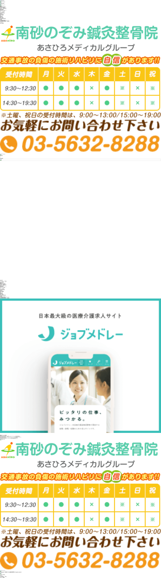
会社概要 (2, 23)
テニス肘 (2, 12)
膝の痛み (2, 17)
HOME (1, 155)
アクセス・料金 (3, 281)
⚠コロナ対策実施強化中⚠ (12, 438)
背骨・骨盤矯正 (3, 8)
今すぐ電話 (2, 577)
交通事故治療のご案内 (4, 21)
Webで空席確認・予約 (3, 576)
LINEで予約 (2, 574)
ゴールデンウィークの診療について (13, 437)
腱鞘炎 (1, 16)
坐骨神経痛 (2, 12)
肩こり (1, 15)
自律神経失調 (3, 18)
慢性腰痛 (2, 14)
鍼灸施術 (2, 9)
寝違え (1, 13)
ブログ (1, 22)
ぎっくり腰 (2, 11)
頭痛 (1, 19)
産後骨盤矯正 (3, 7)
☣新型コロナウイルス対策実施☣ (13, 436)
